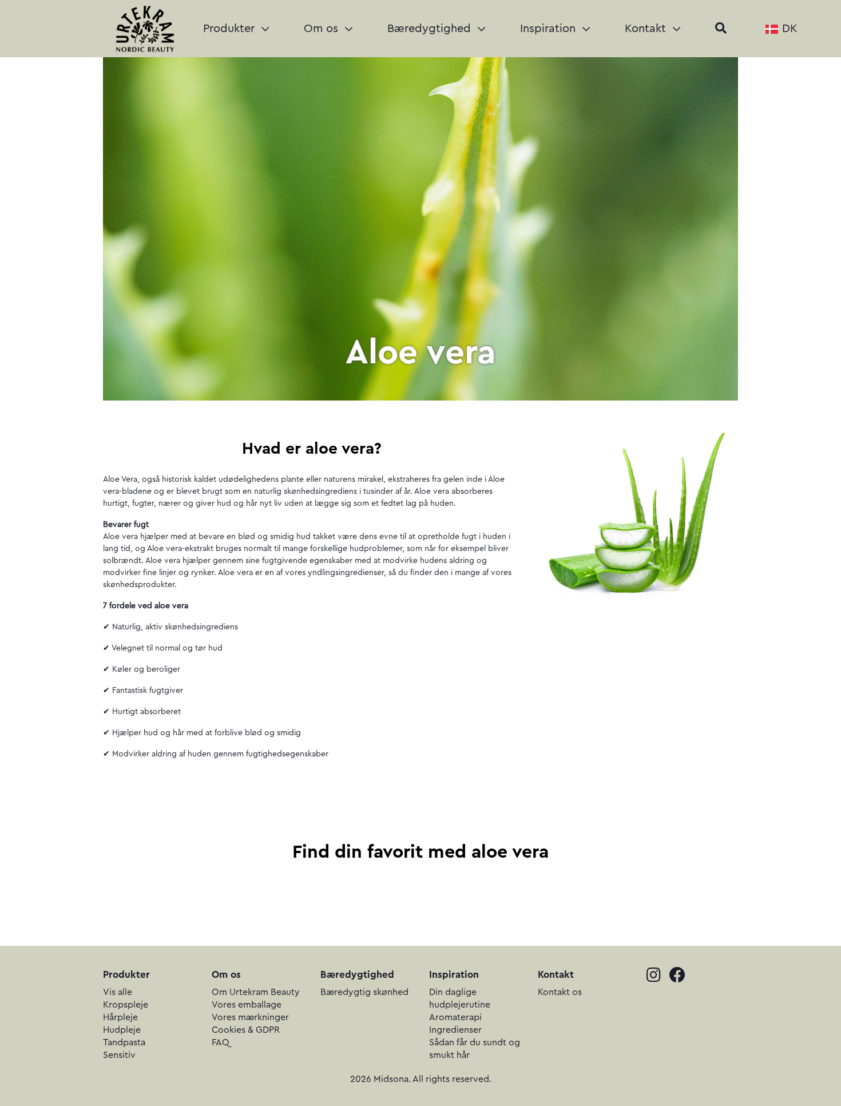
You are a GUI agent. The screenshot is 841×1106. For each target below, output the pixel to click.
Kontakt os (560, 992)
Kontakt (647, 28)
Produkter (230, 28)
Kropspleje (125, 1004)
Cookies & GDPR (246, 1029)
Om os (323, 28)
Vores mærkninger (250, 1017)
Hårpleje (120, 1017)
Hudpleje (122, 1029)
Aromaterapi (455, 1017)
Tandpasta (124, 1042)
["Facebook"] (680, 976)
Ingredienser (455, 1029)
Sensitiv (119, 1055)
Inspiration (549, 28)
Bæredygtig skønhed (364, 992)
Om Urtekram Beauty (256, 992)
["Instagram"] (657, 976)
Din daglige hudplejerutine (459, 998)
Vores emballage (246, 1004)
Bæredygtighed (430, 28)
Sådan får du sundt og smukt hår (474, 1049)
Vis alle (117, 992)
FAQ (220, 1042)
